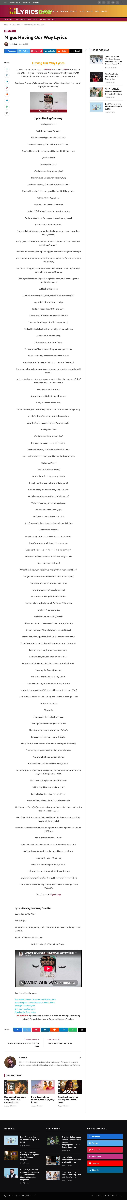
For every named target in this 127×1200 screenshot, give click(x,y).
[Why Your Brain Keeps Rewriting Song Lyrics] (96, 76)
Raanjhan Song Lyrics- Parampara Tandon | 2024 (68, 1100)
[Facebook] (6, 68)
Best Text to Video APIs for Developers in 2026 (113, 106)
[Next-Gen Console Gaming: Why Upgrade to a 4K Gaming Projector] (11, 1155)
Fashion (64, 11)
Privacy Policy (15, 2)
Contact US (26, 2)
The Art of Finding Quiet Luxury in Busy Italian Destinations (113, 91)
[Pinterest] (6, 87)
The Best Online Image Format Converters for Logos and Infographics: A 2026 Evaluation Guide (71, 1142)
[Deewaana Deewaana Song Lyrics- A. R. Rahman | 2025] (16, 1087)
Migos (48, 69)
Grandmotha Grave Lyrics (25, 1012)
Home (37, 11)
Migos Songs (55, 894)
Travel (89, 11)
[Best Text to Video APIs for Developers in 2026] (96, 107)
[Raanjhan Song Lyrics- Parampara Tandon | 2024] (70, 1087)
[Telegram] (6, 100)
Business (53, 11)
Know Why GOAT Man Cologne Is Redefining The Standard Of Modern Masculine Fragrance (29, 1175)
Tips (97, 11)
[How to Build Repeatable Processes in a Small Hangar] (53, 1160)
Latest (65, 69)
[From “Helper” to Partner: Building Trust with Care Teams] (53, 1175)
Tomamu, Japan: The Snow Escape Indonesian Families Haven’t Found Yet (113, 60)
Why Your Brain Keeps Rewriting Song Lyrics (112, 76)
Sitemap (35, 2)
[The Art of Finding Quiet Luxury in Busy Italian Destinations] (96, 92)
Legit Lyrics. (10, 31)
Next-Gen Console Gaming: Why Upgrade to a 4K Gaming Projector (29, 1156)
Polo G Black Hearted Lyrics (60, 1043)
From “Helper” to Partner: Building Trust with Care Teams (71, 1174)
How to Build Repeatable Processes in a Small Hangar (71, 1159)
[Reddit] (6, 94)
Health (73, 11)
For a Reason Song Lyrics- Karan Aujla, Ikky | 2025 (36, 19)
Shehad (14, 44)
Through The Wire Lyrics (25, 1006)
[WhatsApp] (6, 106)
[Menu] (5, 2)
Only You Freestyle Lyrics (25, 1009)
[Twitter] (6, 75)
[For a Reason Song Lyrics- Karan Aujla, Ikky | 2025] (43, 1087)
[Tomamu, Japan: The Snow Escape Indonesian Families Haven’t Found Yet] (96, 59)
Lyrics (104, 11)
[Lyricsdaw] (30, 11)
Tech (81, 11)
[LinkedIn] (6, 81)
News (44, 11)
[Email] (6, 113)
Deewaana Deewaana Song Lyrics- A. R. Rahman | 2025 (15, 1100)
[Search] (122, 2)
